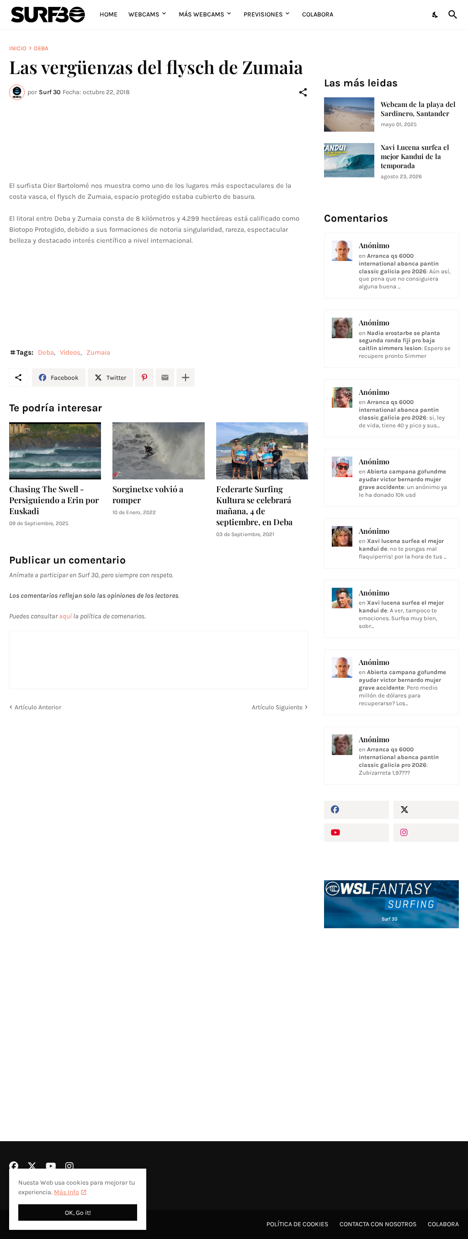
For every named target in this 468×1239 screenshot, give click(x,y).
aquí (65, 616)
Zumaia (98, 352)
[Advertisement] (391, 1010)
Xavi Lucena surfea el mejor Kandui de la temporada (415, 156)
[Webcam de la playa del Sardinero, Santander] (349, 114)
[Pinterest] (144, 377)
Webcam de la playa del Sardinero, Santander (418, 109)
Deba (41, 48)
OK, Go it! (78, 1213)
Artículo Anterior (38, 707)
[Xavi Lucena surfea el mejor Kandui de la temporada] (349, 160)
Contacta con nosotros (378, 1224)
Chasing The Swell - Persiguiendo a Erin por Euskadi (54, 500)
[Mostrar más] (185, 377)
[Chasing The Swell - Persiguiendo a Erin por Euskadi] (55, 450)
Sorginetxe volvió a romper (147, 494)
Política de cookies (297, 1224)
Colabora (317, 14)
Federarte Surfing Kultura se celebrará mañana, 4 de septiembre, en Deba (254, 505)
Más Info (66, 1192)
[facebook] (356, 810)
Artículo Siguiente (277, 707)
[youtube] (356, 833)
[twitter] (426, 810)
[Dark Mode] (435, 14)
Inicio (18, 48)
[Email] (165, 377)
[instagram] (426, 833)
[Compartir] (303, 92)
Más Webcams (201, 14)
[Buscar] (451, 14)
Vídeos (70, 352)
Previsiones (263, 14)
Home (108, 14)
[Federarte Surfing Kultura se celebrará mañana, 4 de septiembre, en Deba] (262, 450)
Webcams (144, 14)
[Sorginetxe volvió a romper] (158, 450)
